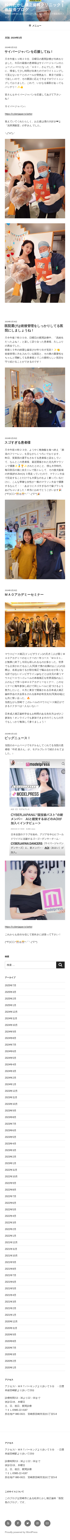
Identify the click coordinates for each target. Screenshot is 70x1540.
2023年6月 (10, 1130)
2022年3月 (10, 1222)
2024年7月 (10, 1044)
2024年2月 (10, 1077)
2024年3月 (10, 1071)
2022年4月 (10, 1216)
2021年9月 (10, 1262)
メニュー (36, 25)
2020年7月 (10, 1347)
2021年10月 (11, 1255)
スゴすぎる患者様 (18, 442)
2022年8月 (10, 1189)
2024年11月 (11, 1018)
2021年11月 (11, 1249)
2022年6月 (10, 1202)
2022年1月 (10, 1235)
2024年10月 (11, 1025)
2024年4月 (10, 1064)
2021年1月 (10, 1314)
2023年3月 (10, 1150)
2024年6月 (10, 1051)
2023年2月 (10, 1156)
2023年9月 (10, 1110)
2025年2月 (10, 998)
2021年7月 (10, 1275)
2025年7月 (10, 985)
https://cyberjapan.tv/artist (18, 113)
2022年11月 (11, 1169)
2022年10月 (11, 1176)
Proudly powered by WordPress (21, 1532)
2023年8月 (10, 1117)
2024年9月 (10, 1031)
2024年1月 (10, 1084)
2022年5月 (10, 1209)
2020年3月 (10, 1354)
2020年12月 (11, 1321)
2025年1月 (10, 1005)
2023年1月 (10, 1163)
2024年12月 (11, 1011)
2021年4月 (10, 1295)
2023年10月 (11, 1104)
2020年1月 (10, 1367)
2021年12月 (11, 1242)
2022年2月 (10, 1229)
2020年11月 (11, 1328)
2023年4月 (10, 1143)
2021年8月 (10, 1268)
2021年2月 (10, 1308)
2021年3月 (10, 1301)
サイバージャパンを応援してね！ (29, 51)
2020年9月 (10, 1334)
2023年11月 (11, 1097)
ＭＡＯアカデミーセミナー (24, 594)
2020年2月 (10, 1361)
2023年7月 (10, 1123)
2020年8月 (10, 1341)
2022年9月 (10, 1183)
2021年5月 (10, 1288)
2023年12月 (11, 1091)
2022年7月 (10, 1196)
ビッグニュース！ (18, 738)
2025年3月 (10, 992)
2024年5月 (10, 1057)
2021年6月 (10, 1281)
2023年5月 (10, 1137)
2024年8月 (10, 1038)
